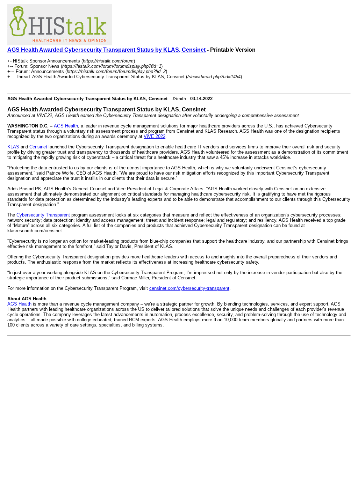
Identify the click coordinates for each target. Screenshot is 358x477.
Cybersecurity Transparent (43, 215)
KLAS (13, 146)
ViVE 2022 (154, 136)
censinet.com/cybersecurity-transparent (189, 288)
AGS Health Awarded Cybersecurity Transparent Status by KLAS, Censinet (106, 50)
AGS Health (66, 126)
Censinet (38, 146)
